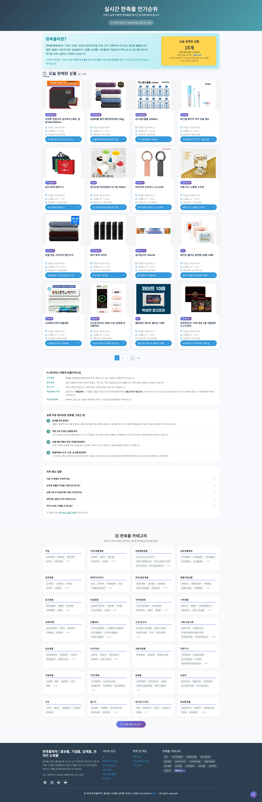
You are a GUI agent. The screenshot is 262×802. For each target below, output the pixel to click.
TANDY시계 (185, 628)
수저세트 (198, 659)
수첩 (120, 583)
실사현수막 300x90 (145, 255)
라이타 (73, 654)
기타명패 (49, 632)
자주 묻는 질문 (109, 774)
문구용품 (49, 599)
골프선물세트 (186, 551)
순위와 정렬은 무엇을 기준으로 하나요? (63, 485)
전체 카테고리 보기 (132, 724)
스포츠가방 (58, 561)
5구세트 (58, 588)
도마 (72, 681)
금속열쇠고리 (209, 708)
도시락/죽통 (140, 681)
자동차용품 (140, 648)
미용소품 (110, 605)
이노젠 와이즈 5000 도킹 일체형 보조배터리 (107, 324)
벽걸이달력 (111, 583)
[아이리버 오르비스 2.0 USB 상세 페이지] (153, 163)
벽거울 (119, 605)
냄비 (56, 681)
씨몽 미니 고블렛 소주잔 (192, 187)
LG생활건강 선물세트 (115, 628)
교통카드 (197, 708)
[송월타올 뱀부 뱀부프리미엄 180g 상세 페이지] (108, 95)
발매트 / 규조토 (160, 628)
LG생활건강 (95, 685)
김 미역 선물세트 (111, 632)
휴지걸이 (77, 708)
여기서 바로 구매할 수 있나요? (60, 505)
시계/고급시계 (186, 622)
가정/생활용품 (51, 115)
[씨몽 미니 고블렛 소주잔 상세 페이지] (198, 163)
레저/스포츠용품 (142, 588)
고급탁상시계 (198, 628)
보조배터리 (193, 712)
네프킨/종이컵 (51, 654)
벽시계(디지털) (186, 637)
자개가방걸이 (196, 583)
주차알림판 (140, 654)
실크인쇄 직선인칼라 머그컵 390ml (108, 187)
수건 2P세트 (161, 632)
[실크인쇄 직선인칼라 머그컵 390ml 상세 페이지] (108, 163)
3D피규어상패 (51, 628)
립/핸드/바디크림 (97, 605)
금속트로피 (185, 681)
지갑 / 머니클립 (198, 610)
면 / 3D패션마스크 (157, 565)
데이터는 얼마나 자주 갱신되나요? (61, 498)
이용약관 (137, 756)
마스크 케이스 (141, 565)
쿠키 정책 (137, 765)
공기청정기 (95, 561)
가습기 (102, 557)
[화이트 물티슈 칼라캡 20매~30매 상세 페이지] (198, 231)
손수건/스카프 (141, 632)
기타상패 (59, 632)
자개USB (184, 583)
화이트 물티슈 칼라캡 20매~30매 (196, 255)
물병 (48, 685)
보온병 (163, 681)
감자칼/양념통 (198, 654)
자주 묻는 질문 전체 (67, 512)
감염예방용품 (141, 551)
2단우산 (94, 654)
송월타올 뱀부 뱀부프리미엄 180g (107, 119)
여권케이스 (185, 610)
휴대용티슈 (66, 708)
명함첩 (193, 605)
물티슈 (56, 708)
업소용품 (49, 648)
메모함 (158, 610)
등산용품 (161, 583)
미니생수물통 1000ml (146, 119)
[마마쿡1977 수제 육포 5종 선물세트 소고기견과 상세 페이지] (198, 299)
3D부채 (94, 557)
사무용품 (184, 599)
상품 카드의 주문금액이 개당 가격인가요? (64, 492)
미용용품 (184, 115)
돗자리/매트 (140, 583)
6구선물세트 (198, 561)
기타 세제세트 (119, 685)
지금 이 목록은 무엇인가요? (58, 478)
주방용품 (49, 675)
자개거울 (207, 583)
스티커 (156, 708)
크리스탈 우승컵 (187, 685)
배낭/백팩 (71, 557)
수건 (151, 632)
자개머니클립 (186, 588)
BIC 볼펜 (94, 708)
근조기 (62, 628)
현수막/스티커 (141, 251)
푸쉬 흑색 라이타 (98, 255)
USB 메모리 (156, 605)
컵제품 (94, 183)
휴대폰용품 (95, 318)
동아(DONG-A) (116, 708)
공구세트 (111, 557)
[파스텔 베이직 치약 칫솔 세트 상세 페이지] (198, 95)
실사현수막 (166, 708)
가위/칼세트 (185, 654)
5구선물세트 (186, 561)
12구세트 (49, 583)
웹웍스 (155, 793)
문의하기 (107, 778)
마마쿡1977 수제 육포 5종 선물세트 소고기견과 (198, 324)
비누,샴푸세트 (96, 610)
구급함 (105, 561)
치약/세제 (94, 675)
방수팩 (183, 712)
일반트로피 (208, 681)
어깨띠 (138, 712)
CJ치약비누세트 (109, 681)
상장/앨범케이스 (205, 605)
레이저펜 (106, 712)
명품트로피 (197, 681)
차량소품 (151, 654)
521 (139, 357)
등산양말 (151, 583)
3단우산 (103, 654)
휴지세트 (49, 712)
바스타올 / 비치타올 (143, 628)
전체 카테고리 (109, 765)
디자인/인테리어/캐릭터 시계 (192, 632)
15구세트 (59, 583)
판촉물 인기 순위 (110, 761)
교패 (138, 708)
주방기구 (184, 648)
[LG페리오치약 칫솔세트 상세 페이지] (63, 299)
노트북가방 (50, 557)
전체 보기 (179, 770)
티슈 (183, 251)
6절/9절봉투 (51, 605)
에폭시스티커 (63, 659)
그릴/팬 (49, 681)
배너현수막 (147, 708)
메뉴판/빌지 (50, 659)
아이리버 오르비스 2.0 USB (149, 187)
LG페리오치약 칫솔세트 (57, 323)
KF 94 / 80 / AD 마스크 (145, 557)
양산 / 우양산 (106, 659)
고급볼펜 (104, 708)
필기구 (93, 702)
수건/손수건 (50, 251)
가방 (47, 551)
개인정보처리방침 (141, 761)
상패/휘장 (49, 622)
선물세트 (94, 622)
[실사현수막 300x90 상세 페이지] (153, 231)
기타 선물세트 (96, 632)
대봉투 (61, 605)
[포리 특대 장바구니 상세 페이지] (63, 163)
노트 (93, 583)
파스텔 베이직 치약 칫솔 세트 (194, 119)
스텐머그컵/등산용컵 (144, 685)
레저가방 (61, 557)
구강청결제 (107, 685)
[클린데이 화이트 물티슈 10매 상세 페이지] (153, 299)
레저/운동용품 (141, 577)
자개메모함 (198, 588)
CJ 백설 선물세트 (97, 628)
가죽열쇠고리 (186, 708)
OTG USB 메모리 (142, 605)
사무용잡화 (140, 183)
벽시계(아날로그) (201, 637)
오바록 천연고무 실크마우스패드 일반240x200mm (62, 120)
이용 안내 (107, 769)
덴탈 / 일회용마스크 (143, 561)
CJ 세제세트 (96, 681)
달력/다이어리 (96, 577)
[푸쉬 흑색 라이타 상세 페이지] (108, 231)
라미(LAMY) (95, 712)
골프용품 (49, 577)
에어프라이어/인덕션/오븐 (191, 663)
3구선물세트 (198, 557)
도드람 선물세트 (97, 637)
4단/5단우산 (113, 654)
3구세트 (69, 583)
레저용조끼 (156, 588)
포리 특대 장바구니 (54, 187)
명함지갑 (184, 605)
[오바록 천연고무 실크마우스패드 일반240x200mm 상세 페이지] (63, 95)
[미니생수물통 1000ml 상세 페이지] (153, 95)
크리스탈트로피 (202, 685)
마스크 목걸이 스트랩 (162, 561)
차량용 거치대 (162, 654)
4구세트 (49, 588)
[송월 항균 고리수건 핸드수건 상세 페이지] (63, 231)
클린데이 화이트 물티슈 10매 (149, 323)
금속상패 (71, 628)
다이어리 (101, 583)
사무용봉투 (50, 610)
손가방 (48, 561)
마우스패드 (140, 610)
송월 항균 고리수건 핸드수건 (59, 255)
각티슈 (48, 708)
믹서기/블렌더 (186, 659)
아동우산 (94, 659)
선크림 (107, 610)
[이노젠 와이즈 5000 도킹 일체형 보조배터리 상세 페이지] (108, 299)
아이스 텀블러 (160, 685)
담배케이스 (64, 654)
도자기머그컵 (153, 681)
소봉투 (60, 610)
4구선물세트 (210, 557)
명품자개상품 (186, 577)
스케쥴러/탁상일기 (98, 588)
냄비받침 (64, 681)
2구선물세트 (186, 557)
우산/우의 (94, 648)
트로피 (183, 675)
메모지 (150, 610)
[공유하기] (253, 794)
